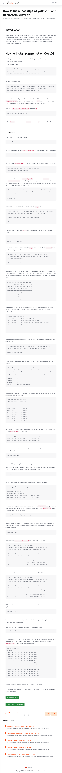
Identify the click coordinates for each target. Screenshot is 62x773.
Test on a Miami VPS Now (12, 697)
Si (48, 713)
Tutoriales (26, 18)
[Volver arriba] (36, 766)
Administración (6, 18)
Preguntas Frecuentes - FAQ (17, 18)
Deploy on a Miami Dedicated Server (15, 704)
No (55, 713)
